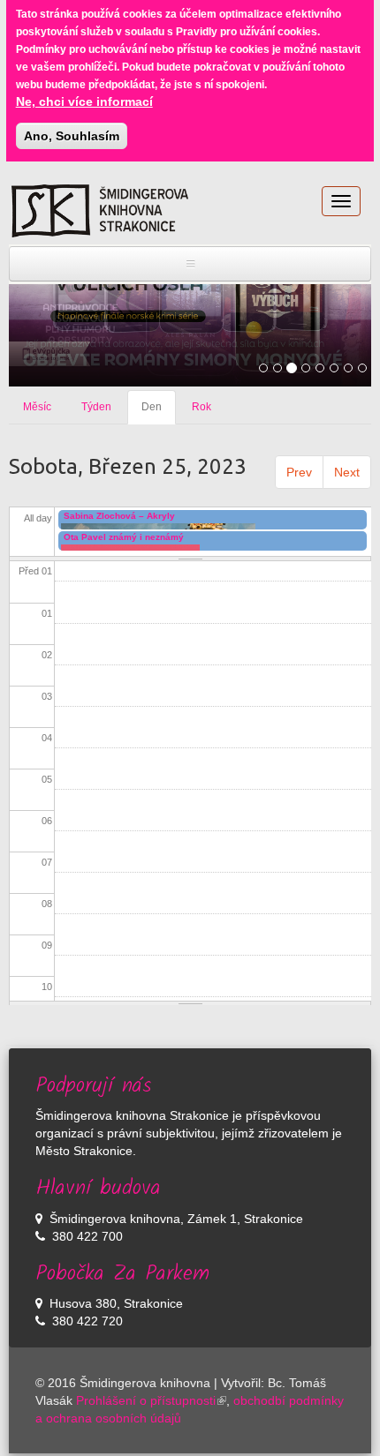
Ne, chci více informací (84, 101)
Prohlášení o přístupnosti (146, 1400)
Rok (201, 407)
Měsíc (37, 407)
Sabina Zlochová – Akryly (119, 516)
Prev (299, 472)
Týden (96, 407)
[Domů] (100, 211)
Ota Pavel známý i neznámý (124, 537)
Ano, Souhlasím (71, 136)
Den (158, 412)
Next (347, 472)
